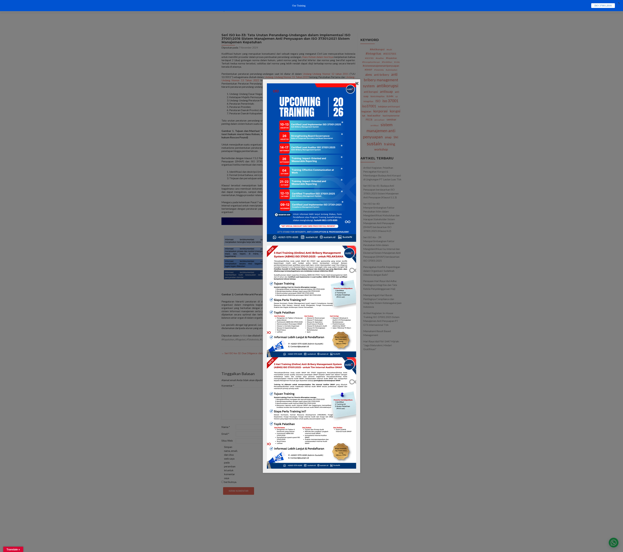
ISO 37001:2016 (603, 5)
